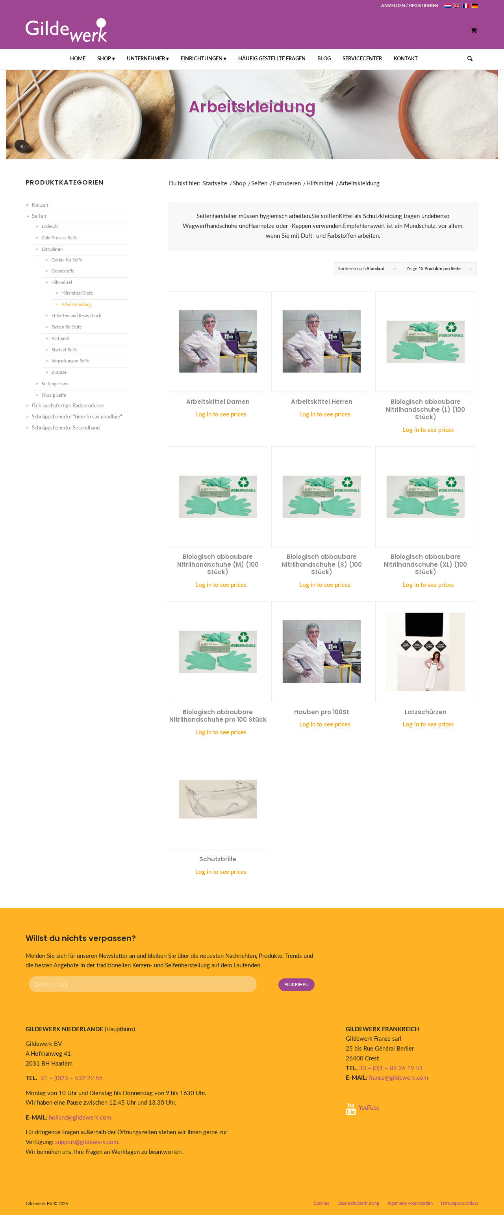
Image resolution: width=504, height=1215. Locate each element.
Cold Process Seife (60, 238)
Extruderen (287, 184)
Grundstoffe (63, 271)
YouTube (369, 1108)
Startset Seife (65, 350)
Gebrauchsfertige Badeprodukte (68, 406)
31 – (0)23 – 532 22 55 (72, 1078)
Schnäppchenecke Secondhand (66, 428)
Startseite (215, 184)
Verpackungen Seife (70, 361)
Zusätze (59, 372)
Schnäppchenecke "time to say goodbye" (77, 417)
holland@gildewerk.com (80, 1118)
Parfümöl (60, 338)
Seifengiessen (55, 384)
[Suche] (467, 59)
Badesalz (50, 226)
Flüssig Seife (54, 395)
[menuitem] (407, 6)
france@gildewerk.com (398, 1078)
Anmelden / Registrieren (409, 6)
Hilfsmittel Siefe (77, 293)
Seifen (259, 184)
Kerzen (40, 205)
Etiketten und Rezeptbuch (76, 316)
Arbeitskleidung (76, 304)
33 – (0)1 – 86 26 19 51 (391, 1068)
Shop (239, 184)
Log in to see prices (220, 415)
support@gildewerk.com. (88, 1142)
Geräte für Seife (67, 260)
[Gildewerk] (66, 30)
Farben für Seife (67, 327)
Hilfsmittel (320, 184)
